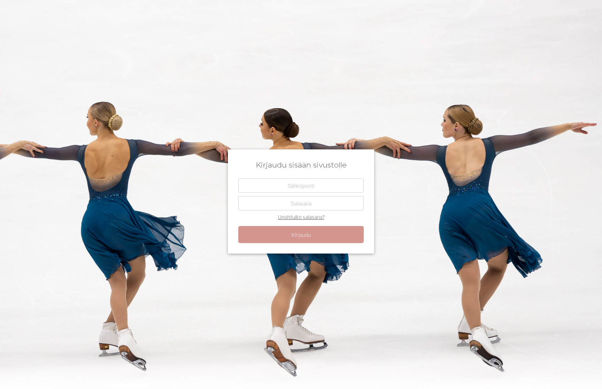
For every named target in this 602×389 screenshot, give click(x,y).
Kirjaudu (301, 234)
